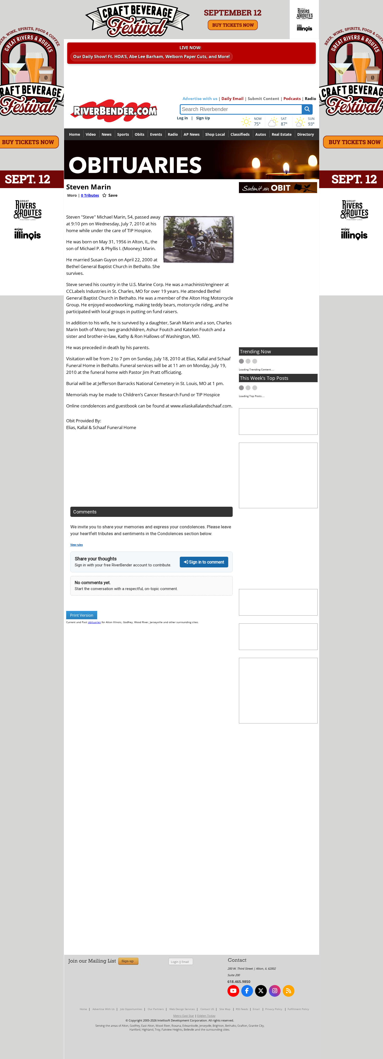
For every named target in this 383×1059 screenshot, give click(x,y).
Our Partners (156, 1009)
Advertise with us (200, 98)
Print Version (81, 615)
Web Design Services (182, 1009)
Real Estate (282, 134)
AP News (192, 134)
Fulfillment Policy (298, 1009)
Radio (310, 98)
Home (74, 134)
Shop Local (215, 134)
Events (156, 134)
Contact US (207, 1009)
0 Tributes (90, 195)
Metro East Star (183, 1016)
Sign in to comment (206, 562)
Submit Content (263, 98)
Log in (182, 117)
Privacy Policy (273, 1009)
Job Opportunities (131, 1009)
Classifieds (240, 134)
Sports (123, 134)
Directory (305, 134)
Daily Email (232, 98)
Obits (139, 134)
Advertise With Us (103, 1009)
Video (91, 134)
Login (174, 962)
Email (185, 962)
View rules (76, 544)
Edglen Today (206, 1016)
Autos (260, 134)
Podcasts (292, 98)
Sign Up (203, 117)
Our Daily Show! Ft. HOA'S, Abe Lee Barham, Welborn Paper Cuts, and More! (151, 56)
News (107, 134)
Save (112, 195)
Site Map (224, 1009)
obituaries (94, 622)
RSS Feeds (242, 1009)
